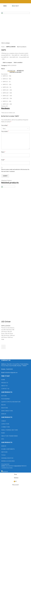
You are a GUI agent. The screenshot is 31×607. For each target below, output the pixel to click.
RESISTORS (4, 408)
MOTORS (4, 395)
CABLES (3, 421)
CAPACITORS (5, 424)
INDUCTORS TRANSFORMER (9, 436)
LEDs (2, 439)
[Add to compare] (3, 318)
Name (3, 152)
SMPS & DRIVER (10, 46)
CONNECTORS (5, 427)
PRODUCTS (4, 382)
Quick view (3, 351)
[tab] (11, 71)
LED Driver (6, 321)
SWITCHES (4, 452)
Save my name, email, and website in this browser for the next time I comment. (15, 170)
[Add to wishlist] (3, 342)
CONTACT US (5, 388)
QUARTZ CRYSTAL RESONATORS (10, 401)
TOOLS (3, 455)
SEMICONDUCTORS (7, 410)
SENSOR (3, 414)
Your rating (4, 125)
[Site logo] (15, 6)
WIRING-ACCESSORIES (8, 461)
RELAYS (3, 404)
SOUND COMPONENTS (8, 449)
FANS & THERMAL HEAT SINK (9, 430)
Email (3, 159)
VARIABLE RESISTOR (7, 458)
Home (2, 46)
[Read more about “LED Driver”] (3, 347)
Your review (5, 131)
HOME (3, 379)
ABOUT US (4, 385)
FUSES (3, 433)
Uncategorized (5, 464)
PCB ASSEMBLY (5, 398)
